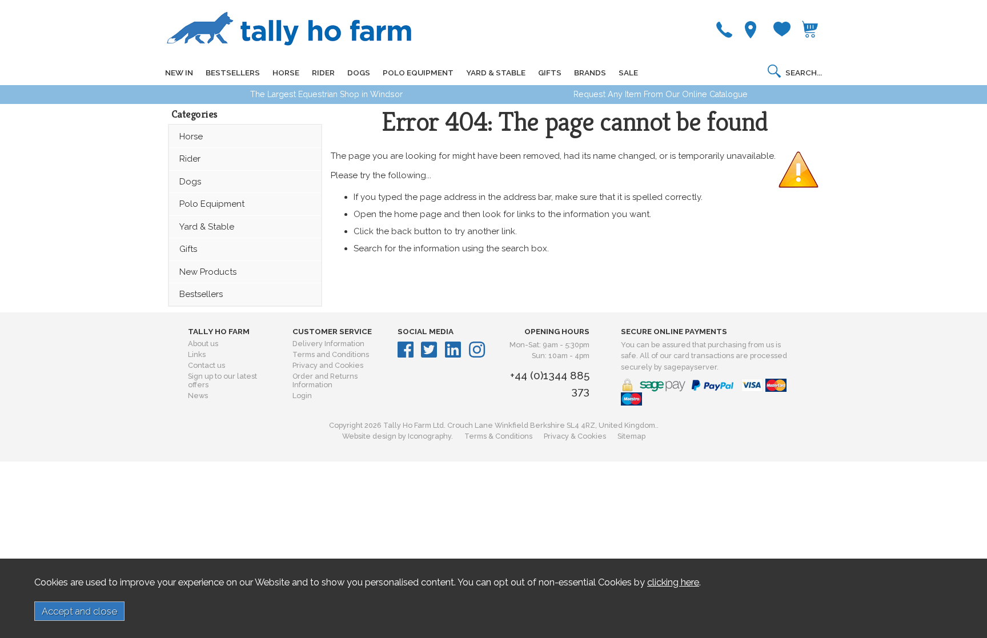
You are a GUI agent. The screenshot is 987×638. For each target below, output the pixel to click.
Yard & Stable (206, 227)
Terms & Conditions (498, 436)
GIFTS (549, 72)
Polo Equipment (211, 204)
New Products (207, 272)
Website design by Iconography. (397, 436)
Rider (189, 159)
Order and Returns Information (325, 380)
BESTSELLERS (233, 72)
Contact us (206, 365)
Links (197, 354)
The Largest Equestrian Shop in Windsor (326, 94)
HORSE (285, 72)
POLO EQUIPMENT (418, 72)
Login (302, 395)
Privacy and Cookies (327, 365)
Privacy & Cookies (575, 436)
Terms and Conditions (330, 354)
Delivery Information (328, 343)
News (198, 395)
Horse (191, 136)
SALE (628, 72)
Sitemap (631, 436)
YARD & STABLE (495, 72)
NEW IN (179, 72)
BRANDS (590, 72)
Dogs (190, 181)
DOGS (358, 72)
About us (203, 343)
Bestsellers (201, 294)
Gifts (188, 249)
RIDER (323, 72)
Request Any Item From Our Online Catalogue (660, 94)
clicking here (673, 582)
